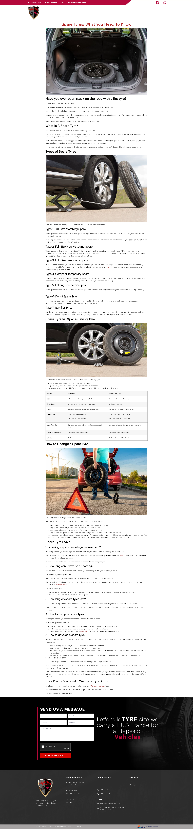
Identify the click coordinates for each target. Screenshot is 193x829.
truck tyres (84, 631)
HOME (119, 13)
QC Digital (77, 826)
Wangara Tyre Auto (98, 686)
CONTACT (158, 13)
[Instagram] (134, 785)
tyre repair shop (61, 585)
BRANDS (136, 13)
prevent (123, 555)
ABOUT (127, 13)
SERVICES (146, 13)
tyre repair (109, 267)
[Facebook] (130, 785)
